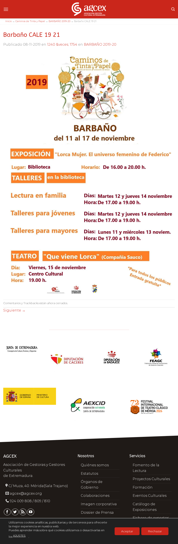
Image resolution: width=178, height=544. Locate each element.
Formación (143, 487)
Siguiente (14, 310)
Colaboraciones (95, 496)
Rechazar (155, 531)
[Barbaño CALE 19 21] (89, 173)
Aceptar (127, 531)
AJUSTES (19, 535)
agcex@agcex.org (26, 493)
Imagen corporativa (99, 504)
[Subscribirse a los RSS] (22, 512)
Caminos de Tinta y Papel (30, 21)
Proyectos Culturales (151, 479)
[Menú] (5, 9)
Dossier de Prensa (97, 512)
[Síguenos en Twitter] (15, 512)
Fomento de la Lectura (146, 468)
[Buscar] (173, 9)
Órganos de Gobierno (91, 484)
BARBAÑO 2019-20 (59, 21)
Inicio (8, 21)
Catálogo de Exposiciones (145, 507)
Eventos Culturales (149, 496)
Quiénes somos (95, 465)
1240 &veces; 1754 (62, 44)
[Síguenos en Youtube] (30, 512)
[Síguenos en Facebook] (7, 512)
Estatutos (89, 473)
